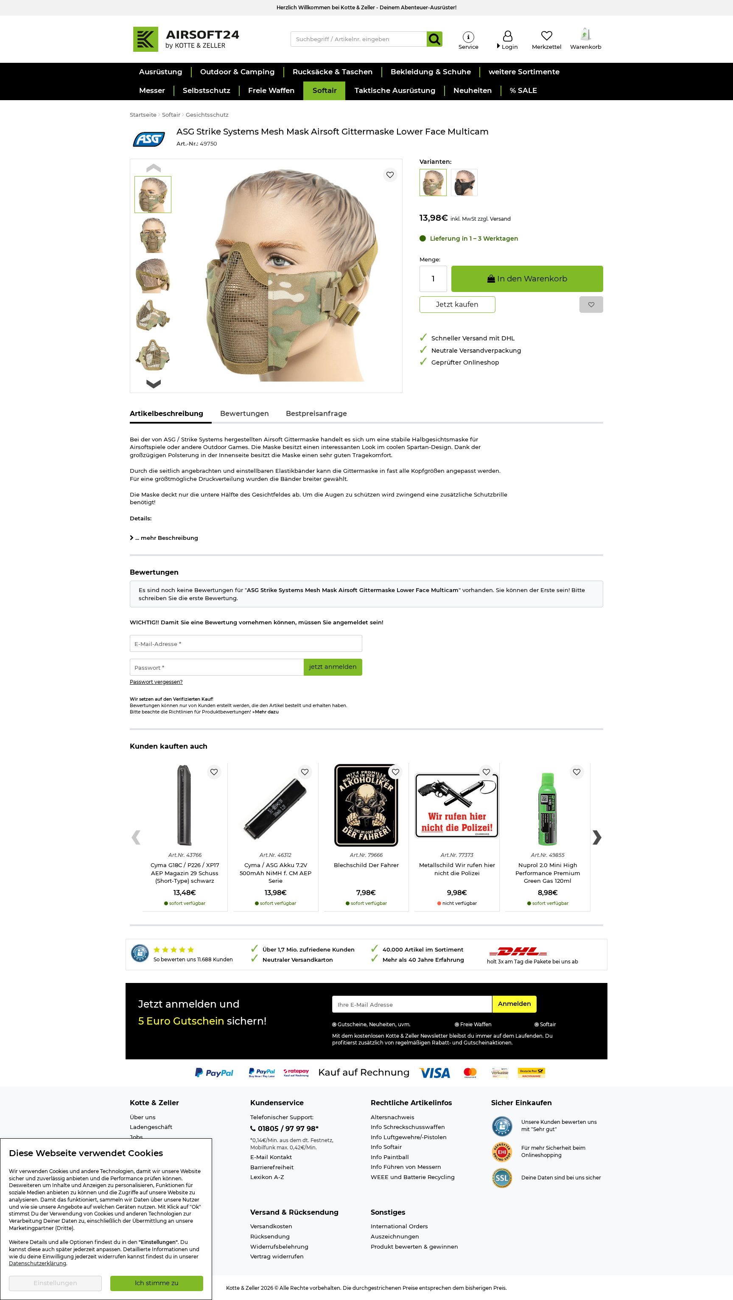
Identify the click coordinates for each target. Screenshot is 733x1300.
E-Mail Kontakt (271, 1157)
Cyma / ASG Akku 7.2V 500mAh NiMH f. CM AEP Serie (275, 873)
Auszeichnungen (395, 1236)
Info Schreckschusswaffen (408, 1126)
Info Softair (386, 1146)
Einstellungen (55, 1283)
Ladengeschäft (151, 1126)
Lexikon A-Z (267, 1177)
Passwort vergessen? (156, 682)
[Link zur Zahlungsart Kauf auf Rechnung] (364, 1072)
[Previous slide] (153, 168)
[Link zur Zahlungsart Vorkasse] (499, 1072)
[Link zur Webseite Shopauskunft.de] (502, 1125)
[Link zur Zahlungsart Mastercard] (470, 1072)
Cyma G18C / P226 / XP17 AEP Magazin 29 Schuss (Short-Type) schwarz (185, 873)
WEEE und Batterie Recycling (413, 1177)
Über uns (143, 1117)
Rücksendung (270, 1236)
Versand (500, 219)
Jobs (136, 1137)
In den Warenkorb (531, 279)
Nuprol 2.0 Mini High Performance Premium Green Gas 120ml (547, 873)
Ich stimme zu (157, 1283)
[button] (160, 72)
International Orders (399, 1226)
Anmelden (517, 1004)
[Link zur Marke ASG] (149, 138)
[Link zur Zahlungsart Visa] (434, 1072)
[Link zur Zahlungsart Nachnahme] (531, 1072)
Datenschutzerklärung (37, 1263)
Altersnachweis (392, 1117)
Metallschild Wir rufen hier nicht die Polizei (457, 869)
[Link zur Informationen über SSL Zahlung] (502, 1177)
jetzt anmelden (333, 667)
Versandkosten (271, 1226)
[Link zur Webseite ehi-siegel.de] (502, 1151)
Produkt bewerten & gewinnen (414, 1246)
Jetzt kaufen (457, 304)
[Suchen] (434, 39)
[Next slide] (153, 383)
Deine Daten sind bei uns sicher (561, 1178)
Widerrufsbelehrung (279, 1246)
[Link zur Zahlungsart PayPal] (214, 1072)
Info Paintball (390, 1157)
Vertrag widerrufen (277, 1256)
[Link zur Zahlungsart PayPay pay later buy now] (262, 1072)
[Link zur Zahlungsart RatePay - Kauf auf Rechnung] (296, 1072)
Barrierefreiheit (272, 1167)
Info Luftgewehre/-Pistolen (409, 1137)
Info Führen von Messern (406, 1166)
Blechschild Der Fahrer (366, 865)
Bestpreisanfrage (316, 414)
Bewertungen (244, 414)
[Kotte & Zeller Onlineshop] (201, 38)
